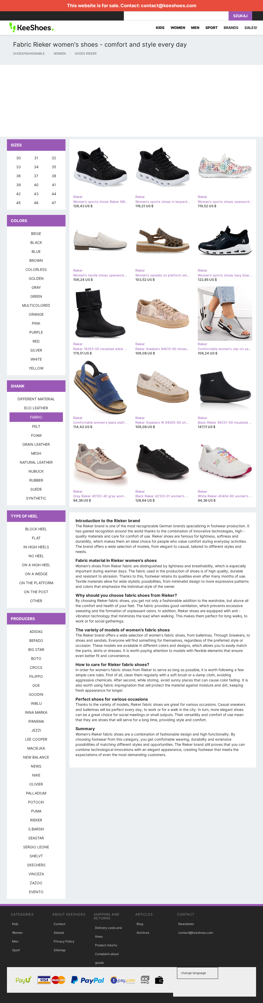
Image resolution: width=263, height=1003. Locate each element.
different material (36, 399)
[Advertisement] (131, 101)
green (36, 296)
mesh (36, 453)
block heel (36, 529)
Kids (15, 924)
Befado (36, 640)
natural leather (36, 462)
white (36, 359)
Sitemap (59, 950)
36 (18, 176)
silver (36, 350)
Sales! (251, 27)
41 (54, 185)
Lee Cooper (36, 739)
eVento (36, 892)
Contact (59, 924)
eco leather (36, 408)
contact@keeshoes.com (168, 5)
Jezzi (36, 730)
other (36, 601)
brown (36, 260)
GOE (36, 685)
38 (54, 176)
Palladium (36, 793)
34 (36, 167)
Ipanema (36, 721)
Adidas (36, 631)
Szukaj (240, 16)
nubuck (36, 471)
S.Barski (36, 829)
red (36, 341)
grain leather (36, 444)
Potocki (36, 802)
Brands (231, 27)
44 (54, 194)
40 (36, 185)
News (36, 766)
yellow (36, 368)
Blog (140, 924)
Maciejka (36, 748)
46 (36, 203)
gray (36, 287)
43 (36, 194)
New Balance (36, 757)
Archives (143, 933)
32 (54, 158)
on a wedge (36, 574)
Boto (36, 658)
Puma (36, 811)
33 (18, 167)
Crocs (36, 667)
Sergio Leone (36, 847)
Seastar (36, 838)
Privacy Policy (64, 941)
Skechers (36, 865)
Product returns (106, 945)
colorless (36, 269)
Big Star (36, 649)
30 (18, 158)
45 (18, 203)
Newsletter (186, 924)
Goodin (36, 694)
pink (36, 323)
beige (36, 233)
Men (15, 941)
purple (36, 332)
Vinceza (36, 874)
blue (36, 251)
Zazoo (36, 883)
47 (54, 203)
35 (54, 167)
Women (17, 933)
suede (36, 489)
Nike (36, 775)
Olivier (36, 784)
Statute (59, 933)
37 (36, 176)
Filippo (36, 676)
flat (36, 538)
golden (36, 278)
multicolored (36, 305)
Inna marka (36, 712)
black (36, 242)
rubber (36, 480)
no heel (36, 556)
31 (36, 158)
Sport (16, 950)
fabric (36, 417)
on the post (36, 592)
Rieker (36, 820)
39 (18, 185)
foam (36, 435)
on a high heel (36, 565)
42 (18, 194)
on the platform (36, 583)
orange (36, 314)
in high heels (36, 547)
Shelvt (36, 856)
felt (36, 426)
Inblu (36, 703)
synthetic (36, 498)
